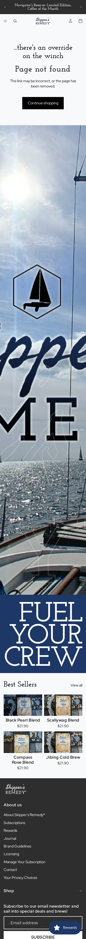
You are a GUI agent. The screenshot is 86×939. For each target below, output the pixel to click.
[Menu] (5, 21)
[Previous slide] (5, 7)
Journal (10, 838)
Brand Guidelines (17, 846)
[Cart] (80, 21)
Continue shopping (43, 103)
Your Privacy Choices (20, 877)
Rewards (10, 830)
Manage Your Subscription (24, 862)
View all (76, 685)
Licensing (11, 854)
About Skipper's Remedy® (24, 814)
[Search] (15, 21)
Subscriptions (14, 822)
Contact (10, 869)
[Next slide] (81, 7)
